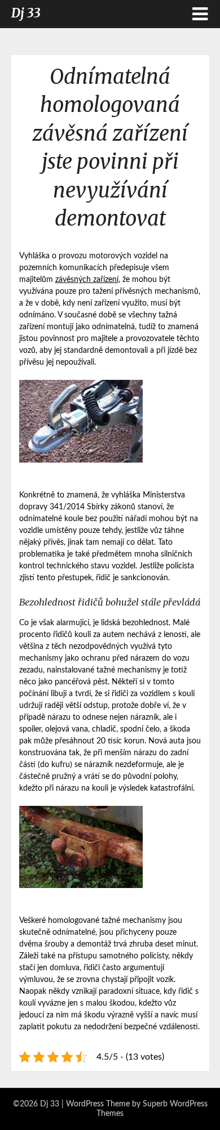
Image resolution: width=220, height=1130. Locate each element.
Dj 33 (26, 13)
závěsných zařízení (86, 280)
